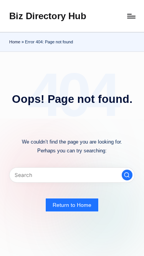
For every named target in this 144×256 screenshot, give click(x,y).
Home (14, 42)
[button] (127, 175)
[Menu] (131, 16)
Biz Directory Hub (47, 16)
